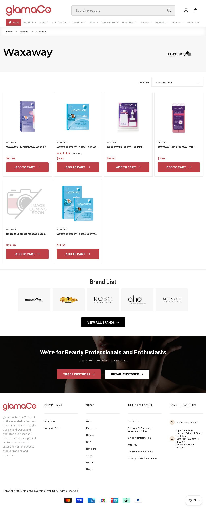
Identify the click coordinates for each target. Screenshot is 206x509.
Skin (92, 22)
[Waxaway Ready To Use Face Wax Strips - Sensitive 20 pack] (78, 117)
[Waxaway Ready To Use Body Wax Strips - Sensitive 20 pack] (78, 204)
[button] (195, 10)
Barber (160, 22)
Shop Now (50, 421)
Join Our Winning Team (140, 451)
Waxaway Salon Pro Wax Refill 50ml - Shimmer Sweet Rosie (176, 147)
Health (176, 22)
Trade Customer (76, 374)
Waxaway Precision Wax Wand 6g (26, 147)
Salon (145, 22)
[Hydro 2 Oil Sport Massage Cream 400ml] (27, 204)
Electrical (59, 22)
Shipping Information (139, 437)
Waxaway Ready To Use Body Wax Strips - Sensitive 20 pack (77, 234)
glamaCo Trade (52, 428)
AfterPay (132, 444)
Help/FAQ (193, 22)
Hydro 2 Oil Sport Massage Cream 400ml (26, 234)
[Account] (186, 10)
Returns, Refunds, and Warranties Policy (140, 429)
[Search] (169, 10)
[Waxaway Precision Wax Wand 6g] (27, 117)
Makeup (78, 22)
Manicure (128, 22)
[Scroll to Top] (197, 487)
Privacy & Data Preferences (143, 458)
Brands (28, 22)
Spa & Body (108, 22)
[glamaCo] (28, 10)
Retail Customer (125, 374)
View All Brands (101, 322)
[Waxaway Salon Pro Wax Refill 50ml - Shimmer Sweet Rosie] (179, 117)
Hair (42, 22)
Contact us (134, 421)
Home (9, 31)
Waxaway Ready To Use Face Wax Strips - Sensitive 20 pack (77, 147)
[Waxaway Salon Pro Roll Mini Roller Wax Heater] (128, 117)
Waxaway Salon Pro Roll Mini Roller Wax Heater (124, 147)
